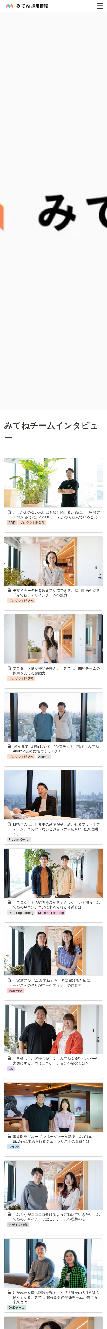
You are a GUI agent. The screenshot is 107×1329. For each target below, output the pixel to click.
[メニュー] (100, 6)
